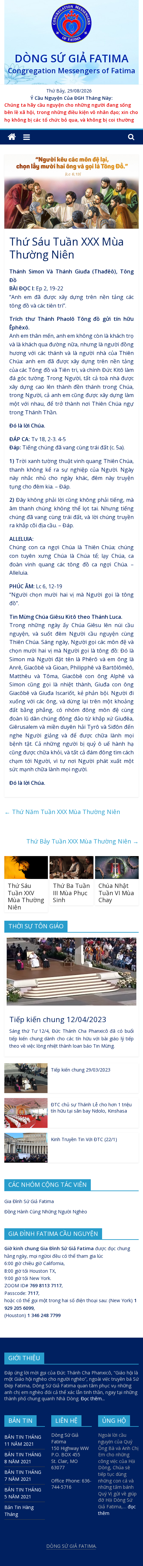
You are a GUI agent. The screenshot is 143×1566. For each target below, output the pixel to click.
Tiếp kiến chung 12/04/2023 (57, 1019)
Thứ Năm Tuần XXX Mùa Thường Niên (62, 812)
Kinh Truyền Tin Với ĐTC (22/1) (84, 1139)
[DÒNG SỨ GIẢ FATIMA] (11, 137)
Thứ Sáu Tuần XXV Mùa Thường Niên (26, 896)
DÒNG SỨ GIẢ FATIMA (71, 58)
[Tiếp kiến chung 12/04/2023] (71, 941)
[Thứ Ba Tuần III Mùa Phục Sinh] (71, 860)
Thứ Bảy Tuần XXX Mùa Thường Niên (82, 841)
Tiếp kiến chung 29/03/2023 (80, 1070)
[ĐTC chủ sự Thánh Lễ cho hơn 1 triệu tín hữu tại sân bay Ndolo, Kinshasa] (26, 1101)
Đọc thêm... (93, 1398)
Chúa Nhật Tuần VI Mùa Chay (116, 893)
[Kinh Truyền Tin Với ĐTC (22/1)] (26, 1136)
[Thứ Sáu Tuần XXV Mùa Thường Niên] (26, 860)
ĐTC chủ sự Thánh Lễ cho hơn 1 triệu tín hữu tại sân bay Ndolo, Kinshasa (91, 1107)
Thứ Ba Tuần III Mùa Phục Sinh (71, 893)
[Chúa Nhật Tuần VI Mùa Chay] (117, 860)
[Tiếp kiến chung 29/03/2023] (26, 1067)
